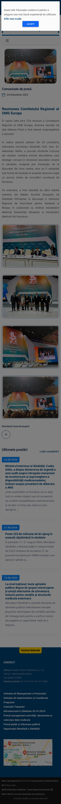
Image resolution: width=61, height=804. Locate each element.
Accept (30, 24)
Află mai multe (12, 18)
